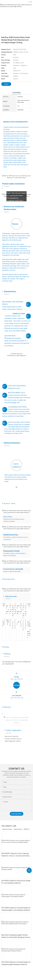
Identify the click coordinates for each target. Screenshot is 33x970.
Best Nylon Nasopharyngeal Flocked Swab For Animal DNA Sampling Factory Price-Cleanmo (15, 936)
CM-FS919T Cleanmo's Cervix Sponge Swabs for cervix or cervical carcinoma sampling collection (15, 855)
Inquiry (6, 84)
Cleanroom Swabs (7, 829)
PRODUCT (26, 829)
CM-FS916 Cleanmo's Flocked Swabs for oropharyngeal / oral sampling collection (16, 909)
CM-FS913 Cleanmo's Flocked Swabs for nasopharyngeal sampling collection (16, 963)
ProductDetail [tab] (16, 92)
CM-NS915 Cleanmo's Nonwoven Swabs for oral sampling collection (15, 882)
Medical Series (18, 829)
